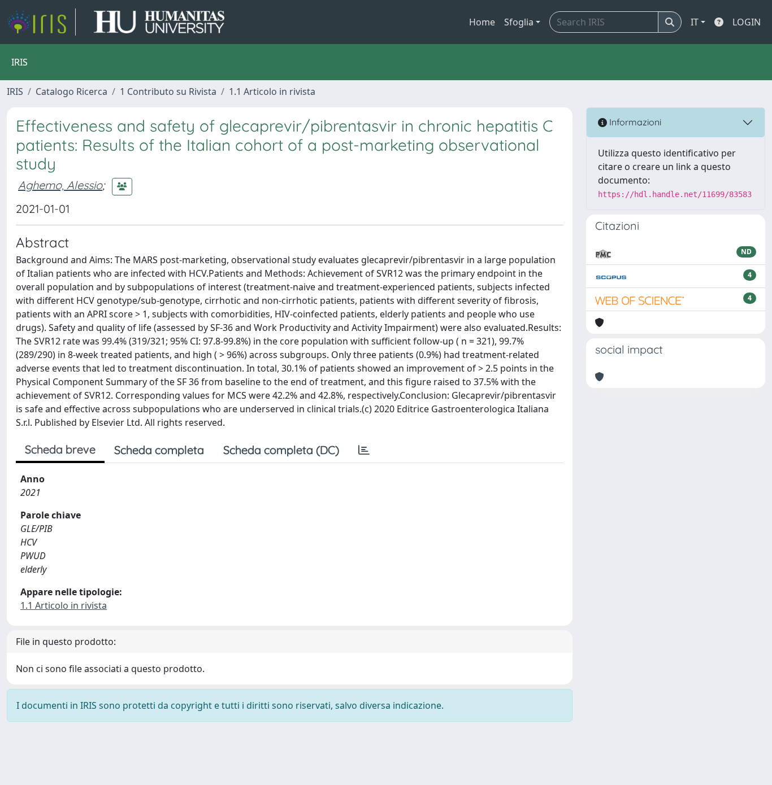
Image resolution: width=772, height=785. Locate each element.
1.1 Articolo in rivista (272, 91)
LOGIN (746, 22)
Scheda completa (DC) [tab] (281, 450)
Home (482, 22)
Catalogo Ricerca (71, 91)
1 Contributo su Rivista (168, 91)
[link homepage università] (159, 22)
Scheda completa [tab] (159, 450)
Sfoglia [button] (519, 22)
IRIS (15, 91)
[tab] (364, 450)
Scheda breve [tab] (60, 449)
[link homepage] (41, 22)
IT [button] (695, 22)
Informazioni (634, 122)
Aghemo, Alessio (60, 185)
